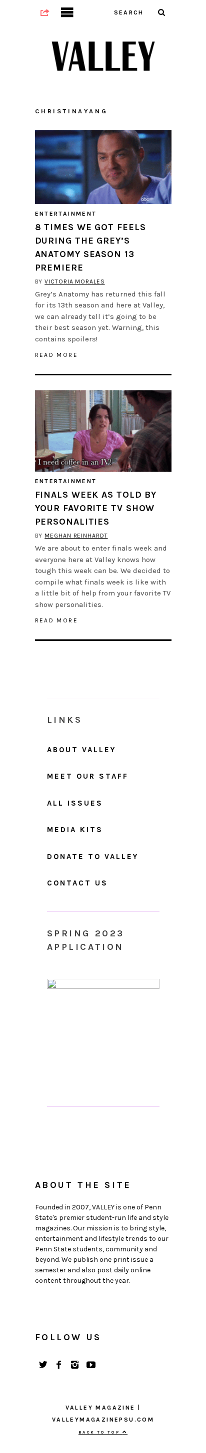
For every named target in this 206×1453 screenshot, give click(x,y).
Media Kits (75, 829)
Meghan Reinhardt (76, 535)
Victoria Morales (74, 281)
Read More (56, 355)
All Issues (75, 803)
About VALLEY (81, 749)
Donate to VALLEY (92, 856)
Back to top (100, 1432)
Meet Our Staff (87, 776)
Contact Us (77, 882)
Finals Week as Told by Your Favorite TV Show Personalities (96, 508)
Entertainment (66, 213)
